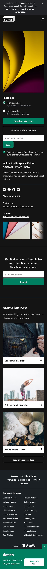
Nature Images (8, 506)
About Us (23, 483)
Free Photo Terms (28, 475)
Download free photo (23, 121)
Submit (23, 281)
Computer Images (10, 514)
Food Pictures (29, 506)
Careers (14, 475)
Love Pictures (8, 526)
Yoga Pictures (8, 530)
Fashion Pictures (30, 497)
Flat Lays (27, 514)
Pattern (6, 206)
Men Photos (28, 522)
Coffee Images (30, 501)
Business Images (9, 497)
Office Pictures (9, 510)
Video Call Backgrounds (33, 534)
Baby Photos (8, 534)
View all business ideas (23, 459)
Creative (23, 206)
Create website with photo (23, 129)
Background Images (11, 518)
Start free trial (34, 562)
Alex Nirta (16, 195)
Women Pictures (9, 522)
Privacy (36, 479)
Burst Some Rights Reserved (16, 216)
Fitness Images (30, 530)
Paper (31, 206)
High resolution (14, 102)
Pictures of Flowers (32, 526)
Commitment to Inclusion (18, 479)
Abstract (15, 206)
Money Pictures (30, 510)
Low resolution (13, 110)
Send (8, 144)
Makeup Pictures (9, 501)
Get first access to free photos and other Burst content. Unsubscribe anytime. (25, 153)
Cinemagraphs (29, 518)
